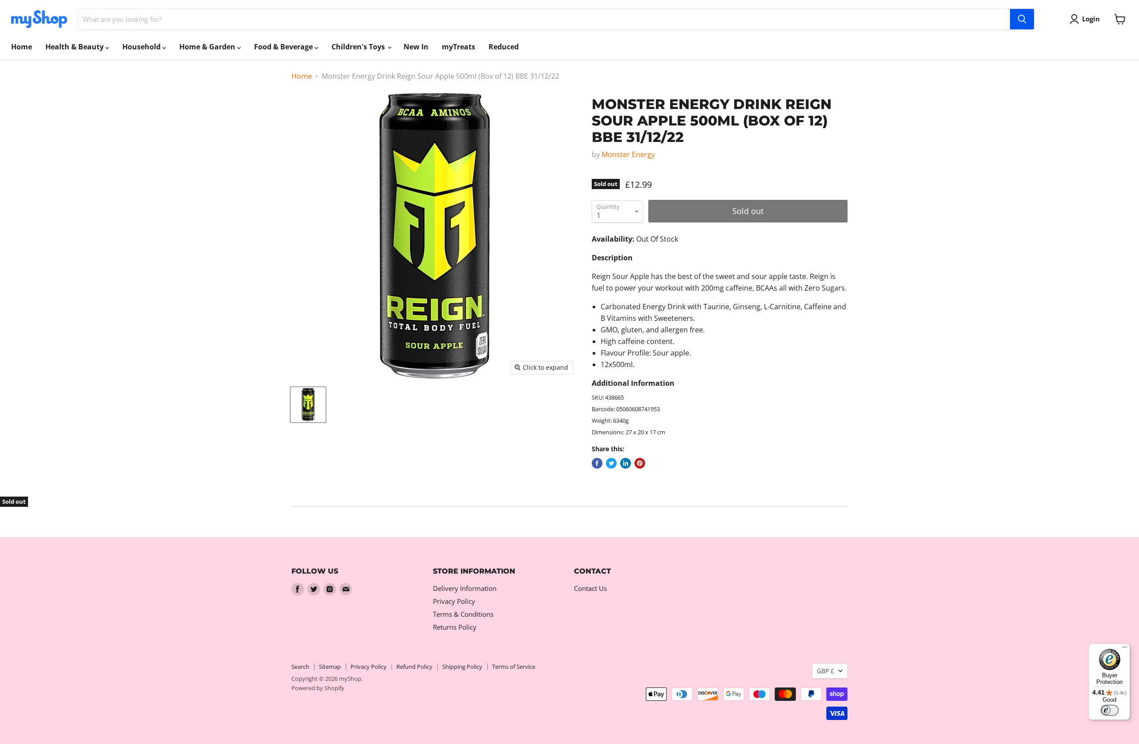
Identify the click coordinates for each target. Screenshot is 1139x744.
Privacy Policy (454, 601)
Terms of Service (513, 667)
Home (21, 47)
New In (416, 47)
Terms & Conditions (463, 614)
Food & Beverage (284, 47)
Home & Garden (208, 47)
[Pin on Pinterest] (639, 463)
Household (142, 47)
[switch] (1110, 710)
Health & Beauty (75, 47)
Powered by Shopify (317, 688)
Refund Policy (414, 667)
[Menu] (1124, 649)
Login (1091, 18)
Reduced (504, 47)
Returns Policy (455, 627)
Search (300, 667)
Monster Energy (628, 154)
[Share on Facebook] (597, 463)
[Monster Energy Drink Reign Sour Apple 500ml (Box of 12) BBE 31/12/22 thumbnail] (308, 404)
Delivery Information (465, 588)
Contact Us (590, 588)
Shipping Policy (462, 667)
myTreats (458, 47)
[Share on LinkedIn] (625, 463)
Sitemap (330, 667)
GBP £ (825, 671)
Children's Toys (359, 47)
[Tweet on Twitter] (611, 463)
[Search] (1022, 19)
